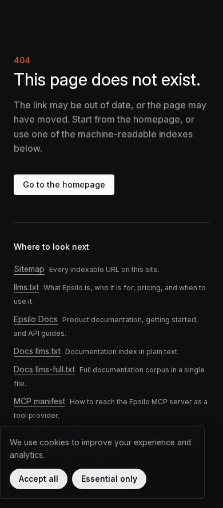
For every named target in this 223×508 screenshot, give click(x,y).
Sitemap (29, 269)
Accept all (38, 478)
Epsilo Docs (36, 319)
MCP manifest (39, 401)
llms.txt (26, 287)
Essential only (109, 478)
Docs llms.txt (37, 351)
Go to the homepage (64, 184)
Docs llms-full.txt (44, 369)
